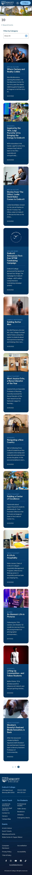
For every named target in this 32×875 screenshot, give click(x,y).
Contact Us (6, 813)
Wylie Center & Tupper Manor (12, 837)
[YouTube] (16, 861)
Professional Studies (21, 805)
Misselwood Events (8, 834)
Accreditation (22, 845)
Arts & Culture (7, 828)
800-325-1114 (21, 792)
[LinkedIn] (21, 861)
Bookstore (21, 811)
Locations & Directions (6, 805)
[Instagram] (11, 861)
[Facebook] (6, 861)
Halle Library (21, 808)
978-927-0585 (21, 790)
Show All (7, 36)
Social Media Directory (16, 865)
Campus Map (6, 819)
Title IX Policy (6, 855)
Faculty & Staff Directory (7, 809)
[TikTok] (25, 861)
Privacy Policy (6, 852)
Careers (5, 816)
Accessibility (21, 852)
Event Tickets (7, 831)
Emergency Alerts (23, 818)
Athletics (20, 815)
